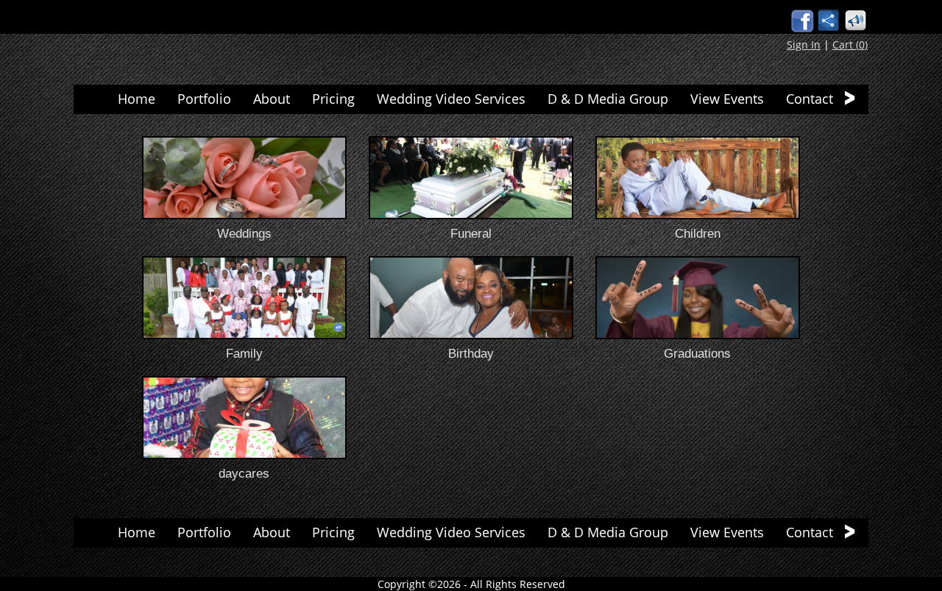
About (271, 98)
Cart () (850, 45)
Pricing (333, 98)
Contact (809, 98)
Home (136, 98)
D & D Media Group (608, 98)
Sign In (804, 45)
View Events (727, 98)
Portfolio (204, 98)
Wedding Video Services (451, 98)
